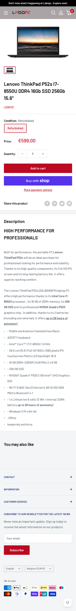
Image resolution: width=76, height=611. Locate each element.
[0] (68, 12)
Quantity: (10, 154)
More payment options (38, 190)
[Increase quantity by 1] (43, 154)
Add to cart (38, 168)
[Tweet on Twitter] (62, 203)
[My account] (61, 13)
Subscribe (17, 550)
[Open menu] (6, 12)
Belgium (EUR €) (36, 568)
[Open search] (53, 13)
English (10, 568)
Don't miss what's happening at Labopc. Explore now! (38, 3)
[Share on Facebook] (47, 203)
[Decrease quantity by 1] (22, 154)
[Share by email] (69, 203)
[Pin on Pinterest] (54, 203)
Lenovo (9, 107)
